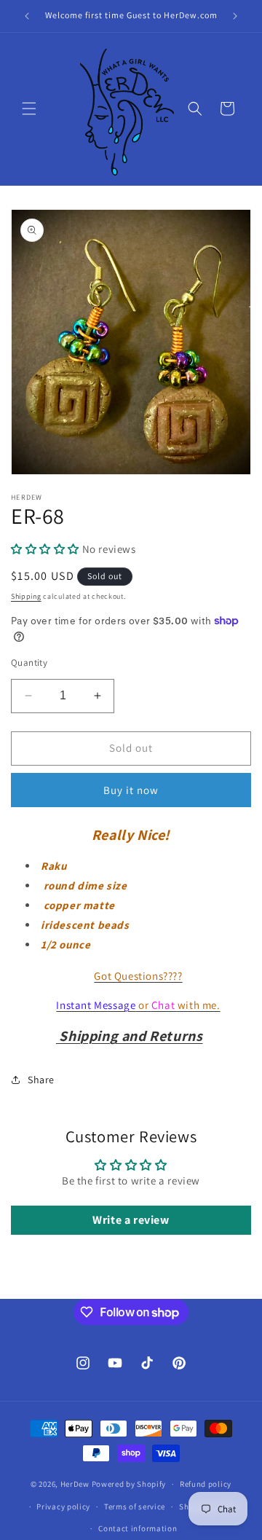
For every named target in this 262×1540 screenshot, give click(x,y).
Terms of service (134, 1506)
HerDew (75, 1484)
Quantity (29, 662)
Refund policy (205, 1484)
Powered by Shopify (129, 1484)
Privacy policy (63, 1506)
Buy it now (131, 790)
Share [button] (41, 1079)
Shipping (26, 596)
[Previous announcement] (27, 16)
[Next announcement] (235, 16)
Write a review (130, 1219)
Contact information (137, 1528)
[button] (29, 109)
